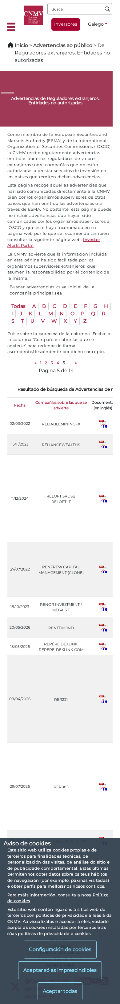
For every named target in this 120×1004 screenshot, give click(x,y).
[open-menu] (13, 27)
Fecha (20, 405)
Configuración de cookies (60, 949)
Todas (18, 306)
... (70, 362)
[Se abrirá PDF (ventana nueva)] (103, 423)
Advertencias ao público (62, 45)
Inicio (21, 45)
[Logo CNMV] (33, 15)
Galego (96, 24)
